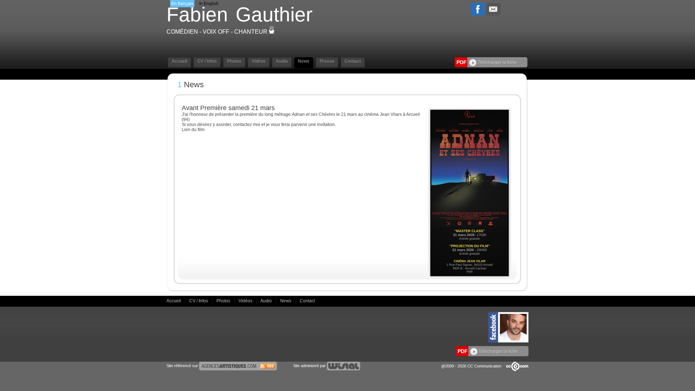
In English (209, 3)
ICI (208, 129)
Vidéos (246, 300)
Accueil (174, 300)
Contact (307, 300)
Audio (266, 300)
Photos (223, 300)
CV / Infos (199, 300)
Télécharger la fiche (496, 62)
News (286, 300)
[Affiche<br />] (469, 276)
